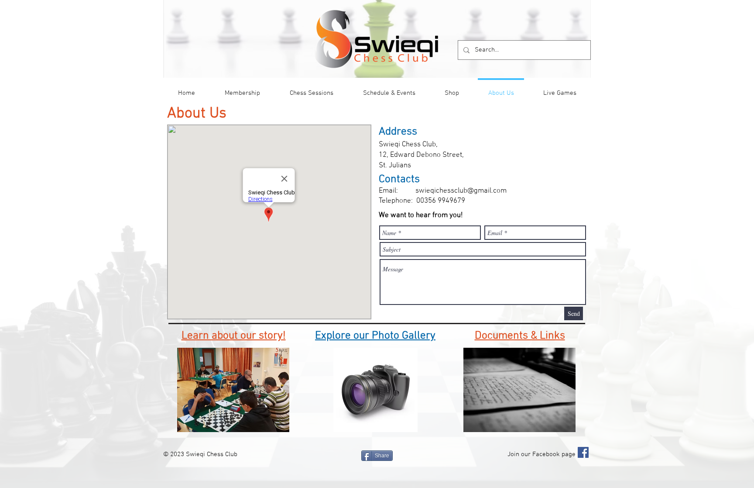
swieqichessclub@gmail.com (461, 191)
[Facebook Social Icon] (583, 452)
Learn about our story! (234, 336)
